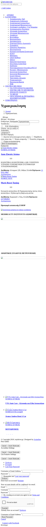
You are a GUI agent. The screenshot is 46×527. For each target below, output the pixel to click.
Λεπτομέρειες (6, 174)
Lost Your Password (12, 467)
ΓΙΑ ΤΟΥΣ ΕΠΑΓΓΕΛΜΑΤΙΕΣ (21, 88)
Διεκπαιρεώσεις (15, 41)
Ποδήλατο (13, 66)
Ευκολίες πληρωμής (37, 139)
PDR (11, 84)
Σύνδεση (8, 463)
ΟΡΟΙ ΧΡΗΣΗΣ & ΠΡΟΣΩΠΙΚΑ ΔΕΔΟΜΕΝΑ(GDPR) (22, 97)
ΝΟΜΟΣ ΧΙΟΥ (6, 178)
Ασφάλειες (14, 35)
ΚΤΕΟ (12, 54)
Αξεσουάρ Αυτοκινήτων (18, 31)
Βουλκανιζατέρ (15, 39)
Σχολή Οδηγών (15, 76)
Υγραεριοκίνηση (15, 80)
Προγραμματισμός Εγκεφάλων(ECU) (23, 68)
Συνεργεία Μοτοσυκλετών (19, 74)
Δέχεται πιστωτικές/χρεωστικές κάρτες (17, 137)
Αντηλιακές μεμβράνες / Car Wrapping (23, 27)
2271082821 (5, 199)
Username (5, 490)
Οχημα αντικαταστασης (12, 141)
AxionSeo (37, 439)
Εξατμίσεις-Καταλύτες (18, 47)
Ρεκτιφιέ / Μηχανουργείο (19, 70)
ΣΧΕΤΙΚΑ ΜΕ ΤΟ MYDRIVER (22, 90)
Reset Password (7, 517)
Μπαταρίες (14, 56)
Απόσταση (4, 130)
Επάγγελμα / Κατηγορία (9, 121)
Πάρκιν (12, 60)
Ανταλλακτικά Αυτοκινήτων (20, 23)
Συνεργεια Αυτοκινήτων (18, 72)
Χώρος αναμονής (21, 139)
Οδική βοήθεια (15, 58)
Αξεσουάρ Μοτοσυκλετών (19, 33)
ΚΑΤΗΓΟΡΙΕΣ (10, 17)
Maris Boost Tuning (10, 183)
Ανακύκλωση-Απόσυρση (19, 21)
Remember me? (9, 476)
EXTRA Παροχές (7, 135)
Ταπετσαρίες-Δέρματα (18, 78)
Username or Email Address (11, 471)
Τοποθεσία (5, 124)
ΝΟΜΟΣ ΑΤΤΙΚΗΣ (8, 150)
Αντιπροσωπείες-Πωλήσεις (19, 29)
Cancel (4, 446)
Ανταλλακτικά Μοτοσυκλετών (20, 25)
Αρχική (8, 111)
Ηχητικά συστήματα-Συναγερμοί (21, 51)
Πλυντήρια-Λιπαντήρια (18, 64)
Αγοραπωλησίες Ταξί (17, 19)
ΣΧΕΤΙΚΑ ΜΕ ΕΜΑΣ (13, 86)
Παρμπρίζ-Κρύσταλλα (18, 62)
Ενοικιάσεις (14, 45)
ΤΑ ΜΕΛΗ (14, 94)
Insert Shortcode (13, 446)
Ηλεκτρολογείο (15, 49)
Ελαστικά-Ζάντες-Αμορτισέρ (20, 43)
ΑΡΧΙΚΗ (10, 15)
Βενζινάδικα (14, 37)
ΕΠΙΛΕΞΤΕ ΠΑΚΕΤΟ (18, 92)
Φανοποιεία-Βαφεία (17, 82)
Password (5, 474)
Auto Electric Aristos (10, 154)
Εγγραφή (8, 465)
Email (3, 487)
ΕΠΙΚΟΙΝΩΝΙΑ (11, 100)
